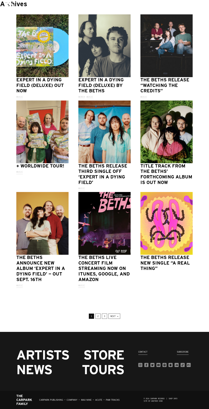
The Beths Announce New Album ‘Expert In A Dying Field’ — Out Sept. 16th (40, 268)
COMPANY (72, 400)
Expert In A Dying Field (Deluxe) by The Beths (101, 85)
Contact (142, 352)
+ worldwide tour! (40, 166)
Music (19, 97)
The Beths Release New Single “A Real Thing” (165, 263)
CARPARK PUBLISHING (51, 400)
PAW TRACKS (113, 400)
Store (103, 355)
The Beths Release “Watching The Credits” (164, 85)
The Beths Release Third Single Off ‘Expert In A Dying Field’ (102, 174)
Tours (103, 369)
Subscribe (183, 352)
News (34, 369)
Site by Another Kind (153, 401)
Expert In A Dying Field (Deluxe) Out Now (40, 85)
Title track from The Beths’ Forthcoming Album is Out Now (166, 174)
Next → (114, 316)
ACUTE (98, 400)
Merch (81, 97)
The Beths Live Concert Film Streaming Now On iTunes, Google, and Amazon (104, 268)
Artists (42, 355)
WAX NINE (86, 400)
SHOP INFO (173, 399)
